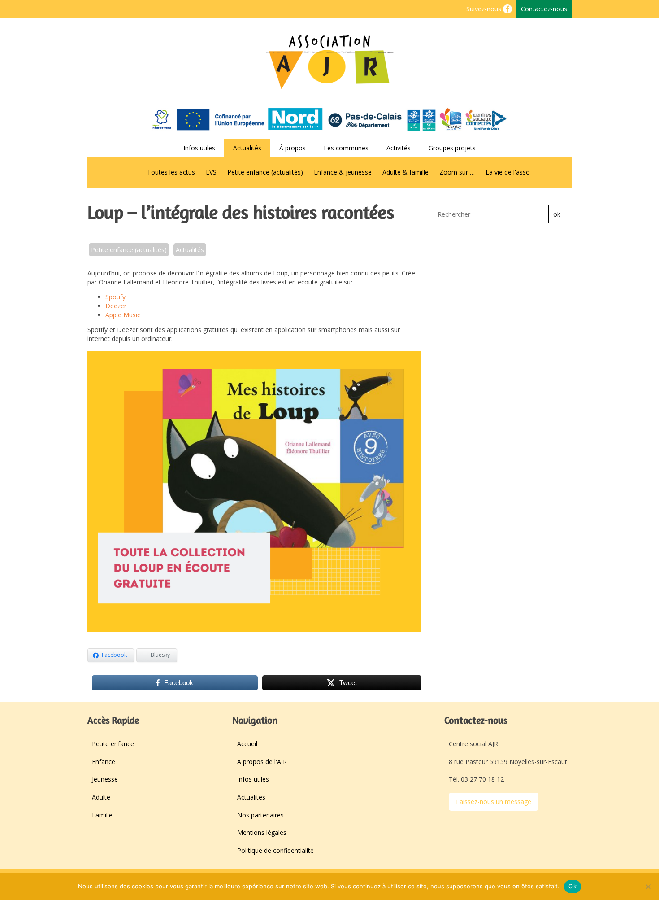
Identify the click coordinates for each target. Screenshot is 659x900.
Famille (102, 815)
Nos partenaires (260, 815)
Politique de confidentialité (275, 850)
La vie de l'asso (508, 172)
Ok (572, 886)
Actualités (247, 148)
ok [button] (556, 214)
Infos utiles (199, 148)
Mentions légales (261, 832)
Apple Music (122, 314)
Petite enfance (113, 743)
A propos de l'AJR (262, 761)
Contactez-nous (544, 8)
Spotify (115, 297)
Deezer (115, 305)
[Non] (647, 886)
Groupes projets (452, 148)
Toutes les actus (171, 172)
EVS (211, 172)
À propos (292, 148)
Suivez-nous (484, 8)
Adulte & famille (405, 172)
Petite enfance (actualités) (265, 172)
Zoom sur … (457, 172)
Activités (398, 148)
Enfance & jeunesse (343, 172)
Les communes (346, 148)
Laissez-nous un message (493, 801)
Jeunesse (105, 779)
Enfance (103, 761)
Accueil (247, 743)
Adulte (101, 797)
